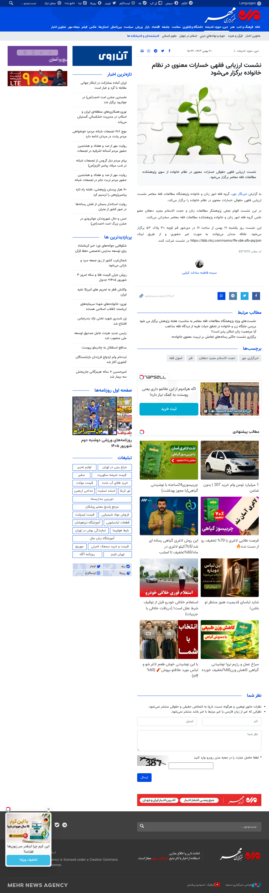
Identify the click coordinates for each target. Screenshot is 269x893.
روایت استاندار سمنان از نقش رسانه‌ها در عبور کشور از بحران (101, 207)
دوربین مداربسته (102, 499)
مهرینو (79, 546)
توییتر (108, 4)
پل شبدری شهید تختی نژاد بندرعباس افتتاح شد (102, 321)
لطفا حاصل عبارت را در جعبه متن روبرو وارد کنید (227, 757)
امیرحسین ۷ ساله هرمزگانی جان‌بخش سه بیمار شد (101, 374)
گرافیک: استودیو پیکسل (201, 885)
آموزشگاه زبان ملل (102, 538)
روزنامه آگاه (87, 554)
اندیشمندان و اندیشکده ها (143, 36)
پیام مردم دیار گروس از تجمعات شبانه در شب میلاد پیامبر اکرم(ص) (101, 163)
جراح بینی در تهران (114, 467)
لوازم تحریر (84, 467)
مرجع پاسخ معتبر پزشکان (102, 507)
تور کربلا (125, 491)
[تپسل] (141, 377)
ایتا (80, 4)
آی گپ (154, 4)
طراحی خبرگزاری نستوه (239, 885)
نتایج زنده (70, 3)
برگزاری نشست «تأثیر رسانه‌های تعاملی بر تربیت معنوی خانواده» (214, 337)
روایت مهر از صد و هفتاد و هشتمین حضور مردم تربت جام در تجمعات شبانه (101, 178)
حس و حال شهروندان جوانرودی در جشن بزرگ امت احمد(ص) (103, 221)
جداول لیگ (50, 4)
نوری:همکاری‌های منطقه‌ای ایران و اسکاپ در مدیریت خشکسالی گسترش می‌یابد (102, 116)
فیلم (84, 27)
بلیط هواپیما (121, 530)
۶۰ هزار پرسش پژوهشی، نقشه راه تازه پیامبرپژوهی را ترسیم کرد (101, 192)
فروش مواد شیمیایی (115, 514)
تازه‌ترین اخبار (119, 74)
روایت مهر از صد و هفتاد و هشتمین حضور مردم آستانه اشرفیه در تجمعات (102, 148)
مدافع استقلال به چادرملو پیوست (104, 347)
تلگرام (185, 4)
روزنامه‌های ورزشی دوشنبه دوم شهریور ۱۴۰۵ (106, 443)
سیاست (128, 27)
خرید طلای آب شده (115, 483)
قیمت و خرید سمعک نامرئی (110, 546)
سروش (169, 4)
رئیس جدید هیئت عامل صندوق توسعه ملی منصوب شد (100, 336)
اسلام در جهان (188, 36)
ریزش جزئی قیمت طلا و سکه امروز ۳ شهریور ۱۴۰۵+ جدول (102, 277)
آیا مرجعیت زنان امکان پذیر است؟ (233, 331)
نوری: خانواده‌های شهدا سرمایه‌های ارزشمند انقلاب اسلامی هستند (103, 307)
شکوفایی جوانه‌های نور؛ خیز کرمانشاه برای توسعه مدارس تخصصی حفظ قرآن (101, 248)
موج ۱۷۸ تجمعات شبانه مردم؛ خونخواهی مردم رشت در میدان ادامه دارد (100, 134)
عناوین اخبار (252, 36)
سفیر (81, 475)
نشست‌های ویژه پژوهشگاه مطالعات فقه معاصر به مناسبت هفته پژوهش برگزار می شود (197, 321)
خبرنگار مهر (239, 194)
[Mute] (213, 411)
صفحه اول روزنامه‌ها (113, 390)
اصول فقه (175, 358)
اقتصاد (156, 27)
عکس (92, 27)
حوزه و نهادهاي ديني (212, 36)
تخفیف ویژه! (28, 860)
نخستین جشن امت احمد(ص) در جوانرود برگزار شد (104, 100)
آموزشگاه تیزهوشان (87, 522)
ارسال (144, 777)
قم (191, 358)
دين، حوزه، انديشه (216, 27)
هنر (232, 27)
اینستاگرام (125, 4)
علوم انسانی (169, 36)
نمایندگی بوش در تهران (90, 530)
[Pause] (206, 411)
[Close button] (48, 809)
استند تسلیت (106, 491)
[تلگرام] (64, 825)
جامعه (166, 27)
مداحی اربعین (83, 491)
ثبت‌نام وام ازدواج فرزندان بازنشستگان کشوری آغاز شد (101, 360)
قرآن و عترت (235, 36)
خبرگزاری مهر (250, 358)
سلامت (176, 27)
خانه (257, 27)
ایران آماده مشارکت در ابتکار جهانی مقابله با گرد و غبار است (104, 85)
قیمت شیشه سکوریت (111, 475)
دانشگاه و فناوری (193, 27)
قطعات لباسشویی (118, 522)
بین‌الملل (116, 27)
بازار (147, 27)
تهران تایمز (118, 554)
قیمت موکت (84, 483)
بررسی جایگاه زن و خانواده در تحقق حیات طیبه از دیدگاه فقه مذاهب (210, 326)
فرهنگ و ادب (245, 27)
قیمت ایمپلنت (84, 514)
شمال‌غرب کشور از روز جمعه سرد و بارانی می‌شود (103, 263)
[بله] (57, 825)
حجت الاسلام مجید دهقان (217, 358)
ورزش (139, 27)
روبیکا (93, 4)
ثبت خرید (169, 409)
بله (140, 4)
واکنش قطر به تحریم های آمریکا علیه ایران (102, 292)
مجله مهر (74, 27)
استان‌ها (103, 27)
